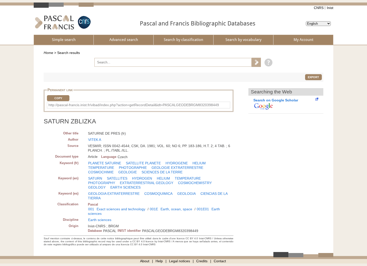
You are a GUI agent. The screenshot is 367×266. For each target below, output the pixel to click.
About (144, 261)
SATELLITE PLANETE (143, 163)
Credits (201, 261)
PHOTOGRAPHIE (133, 168)
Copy (58, 98)
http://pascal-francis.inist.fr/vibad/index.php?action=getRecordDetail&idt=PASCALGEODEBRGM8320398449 (133, 105)
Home (48, 53)
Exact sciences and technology (121, 209)
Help (159, 261)
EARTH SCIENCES (125, 187)
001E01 (203, 209)
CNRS (319, 8)
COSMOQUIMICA (158, 194)
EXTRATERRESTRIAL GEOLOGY (146, 183)
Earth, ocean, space (176, 209)
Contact (220, 261)
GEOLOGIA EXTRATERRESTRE (114, 194)
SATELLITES (117, 178)
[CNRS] (83, 22)
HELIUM (199, 163)
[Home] (54, 22)
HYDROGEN (142, 178)
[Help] (267, 62)
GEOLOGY (97, 187)
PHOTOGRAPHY (101, 183)
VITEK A (94, 140)
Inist (330, 8)
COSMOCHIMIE (101, 172)
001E (154, 209)
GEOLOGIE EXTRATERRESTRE (177, 168)
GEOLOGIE (127, 172)
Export (313, 77)
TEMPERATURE (101, 168)
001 (91, 209)
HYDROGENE (177, 163)
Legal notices (179, 261)
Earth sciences (99, 220)
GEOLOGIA (186, 194)
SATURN (95, 178)
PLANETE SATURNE (104, 163)
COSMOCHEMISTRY (195, 183)
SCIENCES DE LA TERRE (162, 172)
